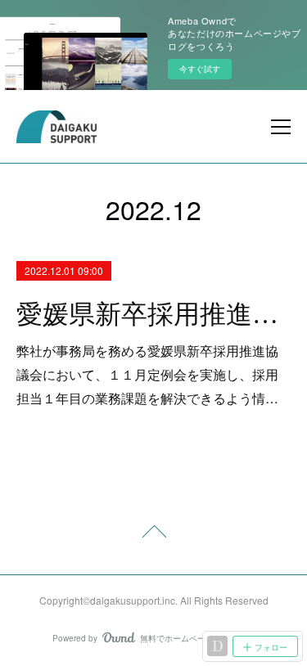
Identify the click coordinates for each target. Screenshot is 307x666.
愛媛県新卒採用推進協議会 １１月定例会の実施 (153, 314)
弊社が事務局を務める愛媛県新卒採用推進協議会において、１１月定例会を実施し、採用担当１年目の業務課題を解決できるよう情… (147, 374)
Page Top (153, 534)
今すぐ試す (199, 68)
